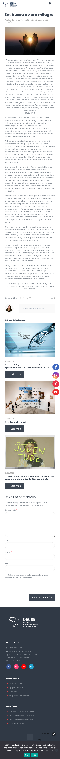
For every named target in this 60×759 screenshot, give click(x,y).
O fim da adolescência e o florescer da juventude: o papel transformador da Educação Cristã (30, 477)
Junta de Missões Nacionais (21, 715)
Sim (26, 755)
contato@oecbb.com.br (20, 651)
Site (6, 563)
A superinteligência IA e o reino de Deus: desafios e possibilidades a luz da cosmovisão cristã (29, 366)
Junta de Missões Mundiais (21, 719)
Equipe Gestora (16, 687)
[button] (54, 734)
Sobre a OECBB (15, 683)
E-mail (8, 552)
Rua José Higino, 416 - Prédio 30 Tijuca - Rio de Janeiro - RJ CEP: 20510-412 (21, 657)
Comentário (11, 510)
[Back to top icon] (30, 737)
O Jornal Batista (16, 723)
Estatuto (13, 691)
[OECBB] (10, 4)
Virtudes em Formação (16, 422)
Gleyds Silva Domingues (31, 20)
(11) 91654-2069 (16, 647)
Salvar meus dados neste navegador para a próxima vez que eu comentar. (26, 576)
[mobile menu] (56, 4)
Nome (8, 540)
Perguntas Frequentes (19, 695)
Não (34, 755)
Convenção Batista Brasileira (22, 711)
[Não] (56, 750)
